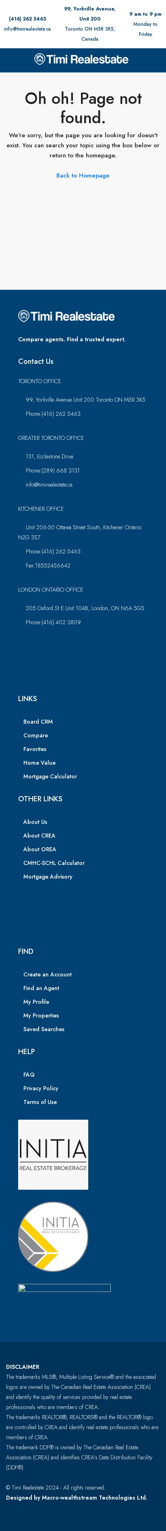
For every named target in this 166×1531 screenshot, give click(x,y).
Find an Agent (41, 988)
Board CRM (38, 722)
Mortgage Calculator (50, 776)
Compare (35, 735)
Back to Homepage (83, 175)
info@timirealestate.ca (27, 29)
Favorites (34, 749)
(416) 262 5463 (27, 19)
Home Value (39, 763)
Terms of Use (40, 1102)
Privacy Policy (40, 1088)
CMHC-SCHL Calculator (54, 863)
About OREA (39, 849)
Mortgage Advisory (48, 877)
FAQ (29, 1075)
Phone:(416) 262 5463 (53, 414)
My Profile (36, 1002)
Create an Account (47, 974)
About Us (35, 822)
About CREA (39, 836)
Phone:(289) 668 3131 (53, 470)
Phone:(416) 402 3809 (53, 622)
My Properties (41, 1015)
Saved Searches (43, 1029)
